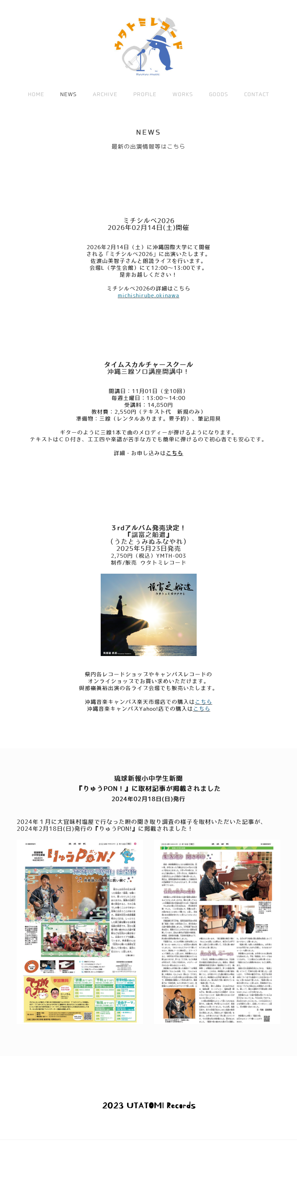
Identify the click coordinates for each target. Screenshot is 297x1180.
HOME (36, 94)
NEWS (68, 94)
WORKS (182, 94)
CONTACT (256, 94)
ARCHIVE (105, 94)
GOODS (218, 94)
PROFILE (145, 94)
